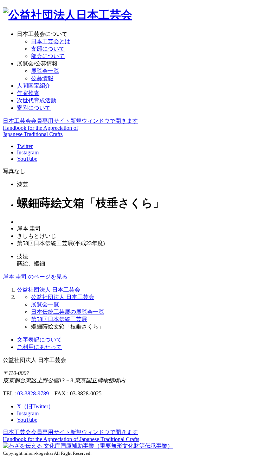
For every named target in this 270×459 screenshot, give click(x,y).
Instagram (28, 152)
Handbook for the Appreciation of (71, 439)
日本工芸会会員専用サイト (70, 121)
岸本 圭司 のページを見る (35, 277)
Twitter (25, 146)
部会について (48, 56)
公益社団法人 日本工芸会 (48, 290)
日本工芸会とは (50, 41)
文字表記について (39, 340)
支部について (48, 49)
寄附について (34, 108)
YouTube (27, 159)
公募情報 (42, 78)
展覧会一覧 (45, 71)
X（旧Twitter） (35, 406)
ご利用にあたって (39, 347)
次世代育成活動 (36, 100)
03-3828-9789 (33, 393)
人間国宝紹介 (34, 86)
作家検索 (28, 93)
